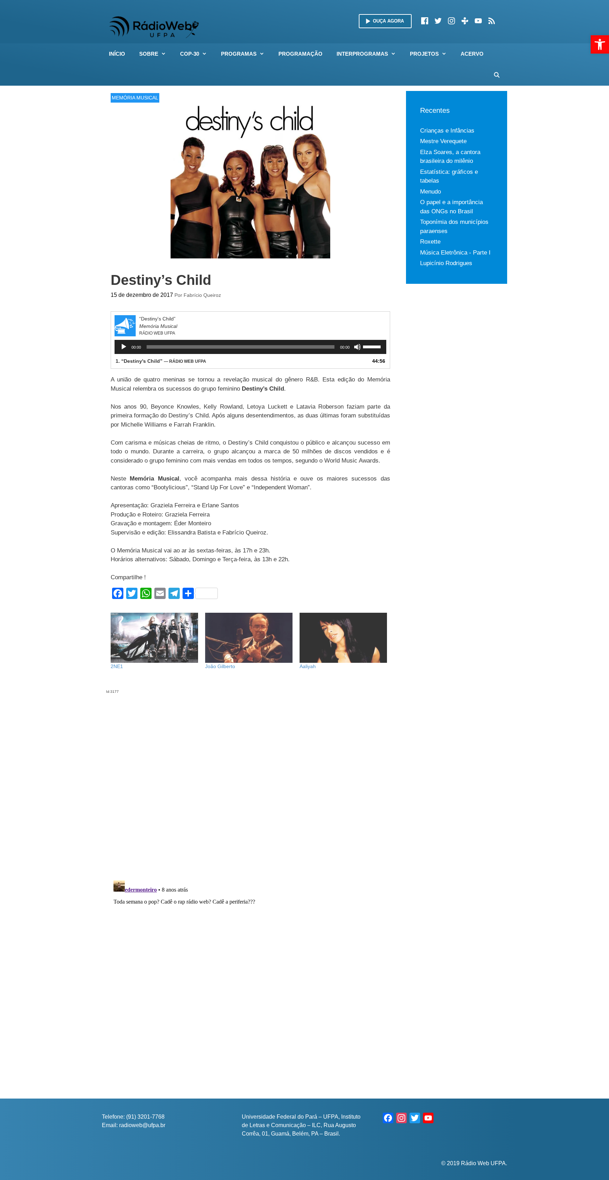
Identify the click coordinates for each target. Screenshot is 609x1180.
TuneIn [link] (465, 20)
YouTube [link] (478, 20)
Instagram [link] (451, 20)
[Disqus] (250, 782)
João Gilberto (220, 666)
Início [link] (117, 54)
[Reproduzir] (123, 346)
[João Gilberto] (249, 638)
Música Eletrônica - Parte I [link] (455, 252)
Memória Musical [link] (135, 97)
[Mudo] (357, 346)
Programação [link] (300, 54)
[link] (600, 44)
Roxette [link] (430, 241)
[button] (165, 54)
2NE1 (117, 666)
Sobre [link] (148, 54)
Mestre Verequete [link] (443, 141)
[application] (250, 347)
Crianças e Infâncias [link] (447, 130)
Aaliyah (308, 666)
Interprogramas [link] (362, 54)
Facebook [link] (424, 20)
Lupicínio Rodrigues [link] (446, 263)
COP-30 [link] (189, 54)
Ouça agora (388, 21)
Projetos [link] (424, 54)
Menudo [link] (430, 191)
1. (161, 361)
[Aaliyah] (343, 638)
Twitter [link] (438, 20)
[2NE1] (154, 638)
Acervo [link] (472, 54)
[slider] (373, 346)
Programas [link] (239, 54)
